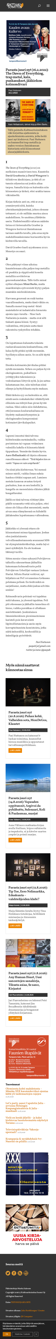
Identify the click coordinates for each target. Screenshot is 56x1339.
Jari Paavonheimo (16, 995)
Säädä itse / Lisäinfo (22, 1334)
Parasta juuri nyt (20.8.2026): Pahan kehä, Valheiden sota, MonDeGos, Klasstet (27, 718)
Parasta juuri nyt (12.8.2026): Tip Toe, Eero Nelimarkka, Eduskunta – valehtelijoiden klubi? (28, 893)
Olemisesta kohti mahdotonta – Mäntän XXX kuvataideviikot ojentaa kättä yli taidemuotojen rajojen (27, 1091)
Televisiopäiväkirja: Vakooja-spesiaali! (22, 1131)
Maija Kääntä (14, 905)
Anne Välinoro (14, 820)
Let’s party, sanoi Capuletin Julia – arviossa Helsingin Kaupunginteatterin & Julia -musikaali (25, 1107)
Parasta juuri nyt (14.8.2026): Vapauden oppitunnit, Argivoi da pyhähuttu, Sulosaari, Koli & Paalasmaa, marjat (26, 806)
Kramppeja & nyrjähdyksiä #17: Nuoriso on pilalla (24, 1140)
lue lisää (15, 750)
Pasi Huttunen (14, 90)
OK (7, 1334)
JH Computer (27, 1316)
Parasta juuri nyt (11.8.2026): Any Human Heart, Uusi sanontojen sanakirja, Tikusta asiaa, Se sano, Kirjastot (27, 981)
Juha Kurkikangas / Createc (33, 1310)
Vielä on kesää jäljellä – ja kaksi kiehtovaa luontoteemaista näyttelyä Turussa (27, 1120)
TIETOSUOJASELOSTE (20, 1302)
